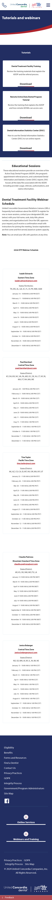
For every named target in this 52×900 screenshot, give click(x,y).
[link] (26, 897)
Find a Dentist (11, 762)
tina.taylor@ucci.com (26, 463)
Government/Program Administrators (24, 788)
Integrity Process (13, 783)
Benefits (8, 752)
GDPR (7, 778)
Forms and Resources (15, 757)
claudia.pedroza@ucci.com (26, 564)
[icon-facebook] (6, 802)
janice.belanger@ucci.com (26, 652)
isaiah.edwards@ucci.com (26, 280)
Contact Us (10, 767)
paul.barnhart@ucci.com (26, 368)
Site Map (8, 793)
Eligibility (9, 747)
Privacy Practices (13, 773)
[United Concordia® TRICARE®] (26, 5)
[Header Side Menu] (48, 5)
